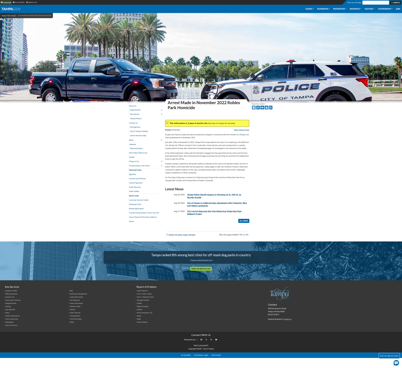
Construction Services (13, 300)
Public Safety (134, 191)
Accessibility (186, 355)
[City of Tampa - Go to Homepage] (11, 8)
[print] (262, 107)
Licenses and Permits (137, 178)
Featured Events (136, 148)
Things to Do (134, 161)
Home (131, 221)
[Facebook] (201, 339)
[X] (266, 107)
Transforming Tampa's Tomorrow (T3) (144, 213)
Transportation (75, 316)
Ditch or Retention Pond (145, 297)
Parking (8, 306)
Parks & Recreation (76, 303)
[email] (258, 107)
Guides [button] (308, 9)
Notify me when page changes (181, 234)
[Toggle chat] (396, 362)
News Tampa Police (241, 130)
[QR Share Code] (270, 107)
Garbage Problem (143, 300)
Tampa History (136, 118)
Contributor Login (201, 355)
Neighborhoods (10, 303)
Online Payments (135, 183)
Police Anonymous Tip (144, 313)
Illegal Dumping (142, 306)
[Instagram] (211, 339)
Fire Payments (75, 300)
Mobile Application (136, 208)
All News (244, 221)
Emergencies (135, 127)
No (247, 234)
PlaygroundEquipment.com (201, 260)
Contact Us (133, 123)
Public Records (135, 187)
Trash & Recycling (11, 319)
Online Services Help (138, 135)
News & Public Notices (9, 15)
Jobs (398, 9)
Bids (71, 291)
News (131, 140)
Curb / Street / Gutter (144, 294)
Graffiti (139, 303)
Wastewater (9, 322)
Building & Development (78, 294)
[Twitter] (206, 339)
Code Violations (142, 291)
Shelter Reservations (12, 316)
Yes (241, 234)
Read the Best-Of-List (201, 269)
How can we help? (354, 2)
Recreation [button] (339, 9)
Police (7, 313)
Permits (72, 310)
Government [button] (384, 9)
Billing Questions (11, 294)
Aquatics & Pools (11, 291)
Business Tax (9, 297)
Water (72, 322)
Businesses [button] (322, 9)
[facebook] (254, 107)
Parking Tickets (75, 306)
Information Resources (138, 153)
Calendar (132, 144)
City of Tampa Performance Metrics (143, 217)
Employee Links (135, 204)
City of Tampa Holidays (139, 131)
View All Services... (11, 325)
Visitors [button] (369, 9)
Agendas (132, 174)
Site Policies (134, 114)
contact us (287, 319)
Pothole (139, 310)
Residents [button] (355, 9)
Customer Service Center (139, 200)
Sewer (139, 316)
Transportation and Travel (139, 166)
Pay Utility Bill (10, 310)
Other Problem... (143, 322)
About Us (132, 106)
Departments (135, 110)
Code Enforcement (76, 297)
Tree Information (76, 319)
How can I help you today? (389, 356)
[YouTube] (216, 339)
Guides (132, 157)
